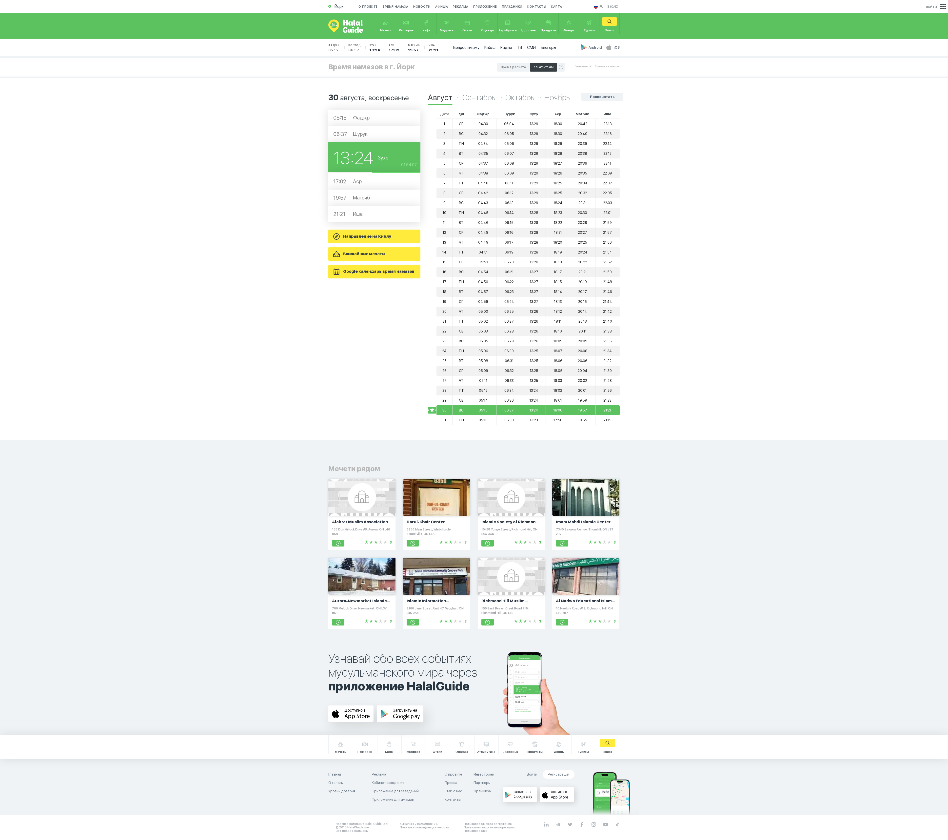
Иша (433, 48)
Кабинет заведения (388, 783)
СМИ (531, 47)
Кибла (489, 47)
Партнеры (482, 783)
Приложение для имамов (393, 799)
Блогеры (548, 47)
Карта (556, 6)
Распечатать (602, 97)
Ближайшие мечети (364, 254)
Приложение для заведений (395, 791)
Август (440, 97)
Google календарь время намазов (379, 271)
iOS (617, 47)
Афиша (441, 6)
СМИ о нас (453, 791)
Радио (506, 47)
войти (931, 6)
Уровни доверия (342, 791)
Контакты (536, 6)
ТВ (519, 47)
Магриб (414, 48)
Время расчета (513, 67)
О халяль (335, 783)
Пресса (451, 783)
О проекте (368, 6)
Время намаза (395, 6)
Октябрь (521, 97)
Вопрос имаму (466, 47)
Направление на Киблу (367, 236)
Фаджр (334, 48)
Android (596, 47)
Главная (581, 66)
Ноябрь (557, 97)
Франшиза (482, 791)
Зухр (375, 48)
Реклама (460, 6)
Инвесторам (484, 774)
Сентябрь (479, 97)
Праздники (512, 6)
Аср (394, 48)
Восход (354, 48)
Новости (422, 6)
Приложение (485, 6)
